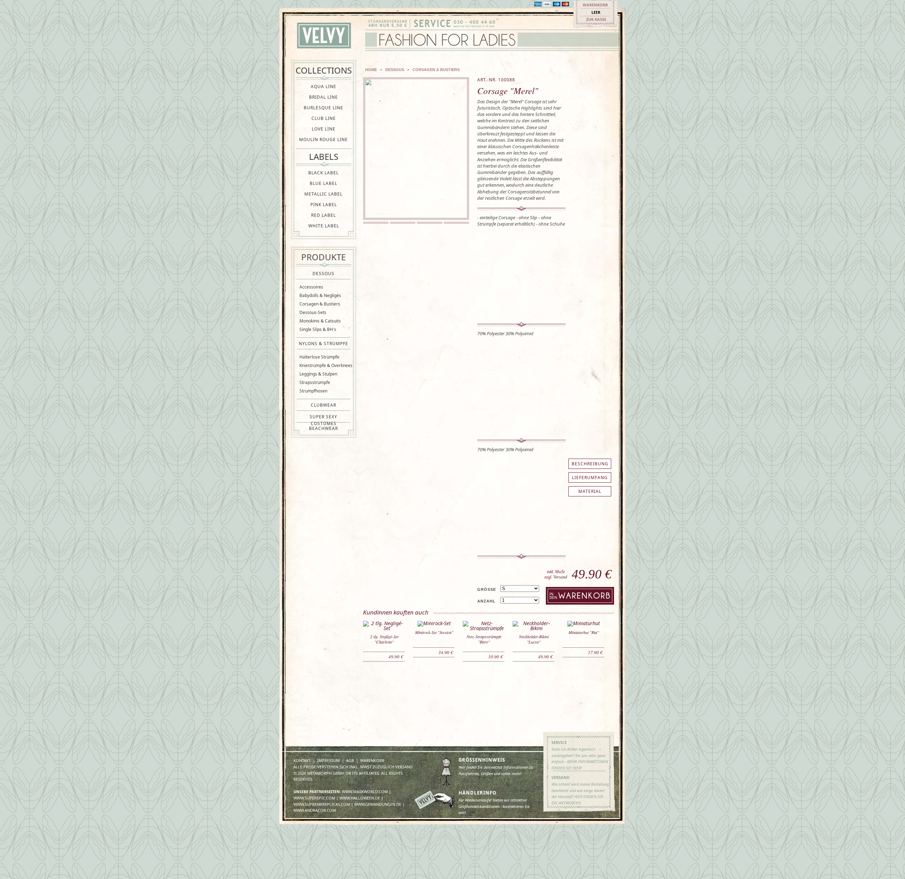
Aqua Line (323, 86)
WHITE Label (323, 226)
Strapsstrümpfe (314, 382)
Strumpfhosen (313, 391)
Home (371, 70)
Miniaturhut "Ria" (583, 632)
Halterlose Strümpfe (319, 357)
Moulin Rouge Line (323, 139)
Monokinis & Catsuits (320, 321)
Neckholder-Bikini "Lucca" (534, 639)
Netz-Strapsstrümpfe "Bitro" (484, 639)
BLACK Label (323, 173)
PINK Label (323, 205)
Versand (560, 577)
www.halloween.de (359, 798)
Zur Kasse (596, 19)
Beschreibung (590, 464)
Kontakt (302, 760)
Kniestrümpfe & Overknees (325, 365)
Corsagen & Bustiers (319, 304)
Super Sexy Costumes (323, 417)
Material (589, 491)
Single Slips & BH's (317, 329)
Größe (486, 589)
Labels (323, 156)
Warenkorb (595, 4)
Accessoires (311, 287)
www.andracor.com (314, 810)
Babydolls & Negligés (320, 295)
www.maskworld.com (365, 791)
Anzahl (486, 601)
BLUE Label (323, 183)
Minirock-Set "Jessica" (434, 632)
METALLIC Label (323, 194)
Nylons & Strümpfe (323, 343)
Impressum (328, 760)
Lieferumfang (590, 478)
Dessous (323, 273)
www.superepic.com (314, 798)
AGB (350, 760)
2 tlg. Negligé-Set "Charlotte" (384, 639)
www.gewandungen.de (377, 804)
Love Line (323, 129)
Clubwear (323, 405)
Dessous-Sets (312, 312)
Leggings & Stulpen (318, 374)
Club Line (323, 118)
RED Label (323, 215)
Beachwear (323, 428)
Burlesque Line (323, 108)
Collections (324, 70)
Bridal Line (323, 97)
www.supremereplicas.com (321, 804)
